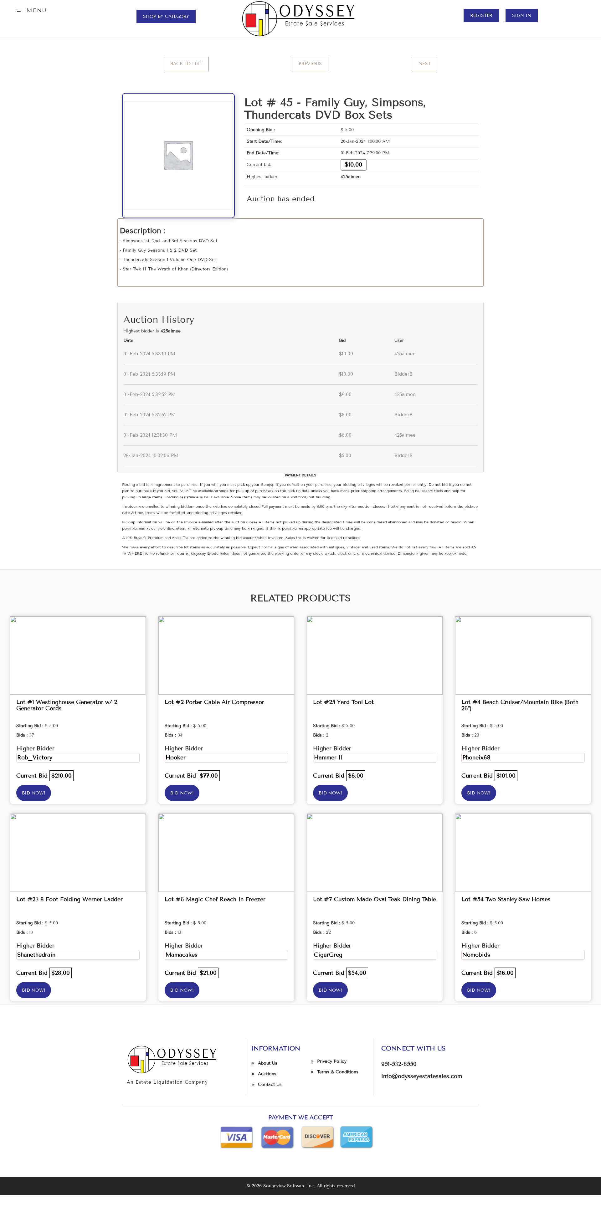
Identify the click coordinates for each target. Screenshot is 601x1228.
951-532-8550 (399, 1064)
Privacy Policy (332, 1061)
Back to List (186, 63)
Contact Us (270, 1084)
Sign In (521, 15)
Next (425, 63)
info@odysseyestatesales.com (421, 1076)
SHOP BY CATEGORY (166, 16)
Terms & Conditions (337, 1072)
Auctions (267, 1073)
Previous (310, 63)
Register (481, 15)
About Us (267, 1063)
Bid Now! (33, 793)
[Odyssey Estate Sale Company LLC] (300, 18)
